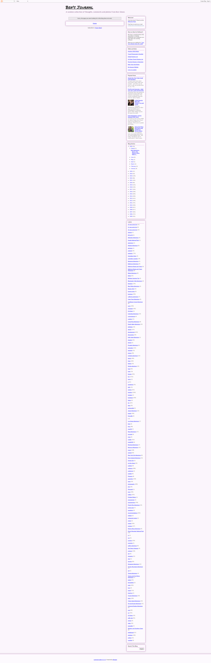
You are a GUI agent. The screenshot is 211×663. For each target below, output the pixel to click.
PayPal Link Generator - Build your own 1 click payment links (136, 89)
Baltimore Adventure (133, 264)
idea (129, 405)
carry (129, 306)
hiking (129, 400)
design (129, 329)
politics (129, 494)
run (129, 538)
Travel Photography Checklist (135, 54)
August (133, 148)
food (129, 368)
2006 (131, 214)
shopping (130, 556)
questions (130, 510)
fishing (129, 363)
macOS (130, 429)
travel (129, 590)
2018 (131, 187)
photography (131, 484)
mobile (129, 439)
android (130, 250)
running (130, 540)
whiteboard (131, 632)
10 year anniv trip (132, 224)
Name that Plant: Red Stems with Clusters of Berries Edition (139, 129)
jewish (129, 413)
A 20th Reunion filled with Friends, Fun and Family (139, 102)
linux (129, 426)
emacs (129, 353)
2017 (131, 189)
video (129, 623)
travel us (130, 593)
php (129, 486)
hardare (130, 395)
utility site (130, 618)
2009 (131, 207)
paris (129, 481)
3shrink (130, 232)
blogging (130, 283)
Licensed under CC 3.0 (100, 659)
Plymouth (130, 489)
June (132, 157)
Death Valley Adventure (134, 324)
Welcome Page (132, 21)
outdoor (130, 465)
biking (129, 275)
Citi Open (130, 311)
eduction (130, 350)
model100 (130, 442)
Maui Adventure (132, 431)
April (132, 161)
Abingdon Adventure (133, 237)
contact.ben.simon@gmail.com (136, 25)
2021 (131, 180)
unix (129, 610)
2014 (131, 196)
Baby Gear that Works (133, 64)
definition (130, 327)
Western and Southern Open (135, 628)
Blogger (115, 659)
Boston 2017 (131, 288)
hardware (130, 397)
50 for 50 (130, 235)
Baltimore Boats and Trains (135, 266)
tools (129, 585)
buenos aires (131, 291)
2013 (131, 198)
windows (130, 635)
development (131, 332)
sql (128, 570)
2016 (131, 191)
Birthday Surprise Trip (133, 278)
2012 (131, 200)
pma (129, 492)
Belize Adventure (132, 273)
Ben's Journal (79, 7)
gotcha (129, 389)
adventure (130, 243)
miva (129, 437)
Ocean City (131, 460)
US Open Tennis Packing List (135, 59)
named (130, 452)
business (130, 294)
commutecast (131, 316)
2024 (131, 173)
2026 (131, 146)
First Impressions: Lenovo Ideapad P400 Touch (134, 116)
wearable (130, 626)
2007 (131, 212)
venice (129, 620)
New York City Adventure (134, 455)
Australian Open (132, 256)
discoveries (131, 334)
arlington (130, 253)
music (129, 450)
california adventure (133, 296)
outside (130, 473)
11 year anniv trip (132, 227)
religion (130, 515)
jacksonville (131, 408)
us (128, 612)
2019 (131, 184)
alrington (130, 248)
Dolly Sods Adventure (133, 337)
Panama (130, 476)
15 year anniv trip (132, 229)
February (133, 166)
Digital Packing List (133, 56)
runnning (130, 543)
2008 (131, 209)
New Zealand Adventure (134, 458)
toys (129, 588)
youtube (130, 640)
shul (129, 559)
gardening (130, 384)
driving (129, 342)
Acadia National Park (133, 240)
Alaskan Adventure (133, 245)
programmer (131, 500)
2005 (131, 216)
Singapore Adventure (133, 564)
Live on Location (132, 69)
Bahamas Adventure (133, 261)
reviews (130, 526)
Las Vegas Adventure (133, 421)
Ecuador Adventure (133, 345)
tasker (129, 580)
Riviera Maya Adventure (134, 528)
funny (129, 379)
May (132, 159)
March (133, 164)
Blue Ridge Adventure (133, 286)
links (129, 424)
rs (128, 535)
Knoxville (130, 416)
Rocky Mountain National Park (136, 531)
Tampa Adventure (132, 573)
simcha (130, 561)
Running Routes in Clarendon (135, 62)
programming (131, 502)
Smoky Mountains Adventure (135, 566)
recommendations (132, 513)
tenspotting (131, 582)
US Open (130, 615)
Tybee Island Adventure (134, 601)
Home (95, 23)
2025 (131, 171)
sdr (129, 553)
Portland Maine (132, 497)
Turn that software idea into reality (136, 43)
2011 (131, 202)
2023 (131, 176)
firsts (129, 361)
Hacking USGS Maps (133, 51)
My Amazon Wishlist (133, 67)
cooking (130, 319)
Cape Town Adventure (133, 299)
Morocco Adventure (133, 447)
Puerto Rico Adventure (134, 505)
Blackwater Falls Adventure (135, 281)
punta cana (131, 507)
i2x (128, 403)
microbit (130, 434)
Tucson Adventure (132, 595)
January (133, 168)
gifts (129, 387)
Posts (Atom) (98, 28)
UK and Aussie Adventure (134, 603)
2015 (131, 193)
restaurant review (132, 518)
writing (129, 637)
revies (129, 520)
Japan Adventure (132, 410)
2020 (131, 182)
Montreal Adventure (133, 444)
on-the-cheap (131, 463)
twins (129, 598)
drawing (130, 340)
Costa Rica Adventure (133, 321)
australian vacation (133, 258)
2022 (131, 178)
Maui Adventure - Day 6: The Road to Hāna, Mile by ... (135, 152)
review (129, 523)
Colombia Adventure (133, 313)
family (129, 358)
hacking (130, 392)
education (130, 348)
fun (129, 376)
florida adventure (132, 366)
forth (129, 371)
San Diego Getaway (133, 548)
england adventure (133, 355)
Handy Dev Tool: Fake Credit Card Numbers (135, 78)
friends (129, 374)
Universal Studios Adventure (135, 606)
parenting (130, 478)
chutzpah (130, 308)
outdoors (130, 468)
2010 (131, 205)
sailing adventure (132, 545)
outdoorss (130, 471)
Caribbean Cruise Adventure (135, 302)
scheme (130, 551)
